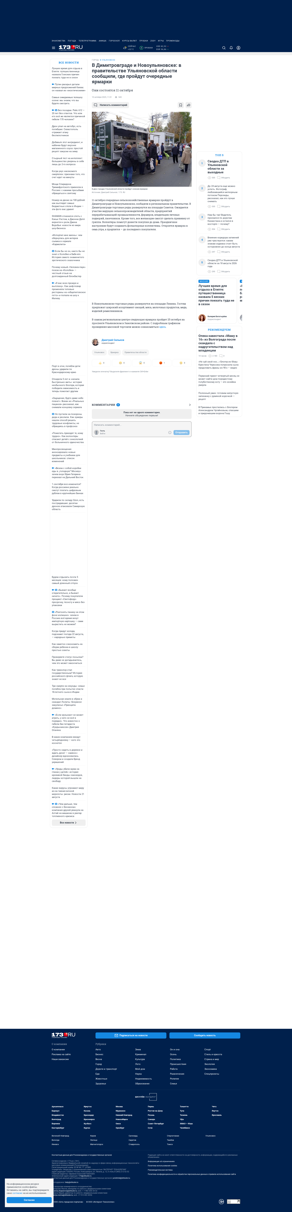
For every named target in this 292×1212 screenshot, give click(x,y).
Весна (99, 1059)
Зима (138, 1049)
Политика (175, 1059)
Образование (142, 1083)
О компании (58, 1049)
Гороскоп (114, 41)
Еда (97, 1073)
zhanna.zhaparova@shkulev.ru (64, 1191)
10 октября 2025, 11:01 (102, 97)
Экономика (210, 1069)
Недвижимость (143, 1078)
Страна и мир (211, 1059)
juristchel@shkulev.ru (121, 1178)
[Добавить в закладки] (181, 105)
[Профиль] (238, 48)
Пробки (143, 41)
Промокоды (172, 41)
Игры (161, 41)
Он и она (174, 1049)
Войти (102, 434)
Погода (72, 41)
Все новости (69, 62)
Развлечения (177, 1073)
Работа (173, 1069)
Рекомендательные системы (160, 1170)
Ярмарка (114, 352)
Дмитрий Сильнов (113, 339)
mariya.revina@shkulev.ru (62, 1195)
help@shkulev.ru (71, 1182)
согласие (17, 1193)
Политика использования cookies (162, 1166)
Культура (140, 1059)
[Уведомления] (231, 48)
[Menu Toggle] (53, 48)
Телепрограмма (87, 41)
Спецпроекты (211, 1073)
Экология (209, 1064)
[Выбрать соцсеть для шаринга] (189, 105)
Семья (173, 1083)
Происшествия (178, 1064)
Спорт (207, 1049)
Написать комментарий (113, 105)
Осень (173, 1054)
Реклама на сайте (61, 1054)
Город (99, 1064)
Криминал (140, 1054)
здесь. (162, 326)
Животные (101, 1078)
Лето (138, 1064)
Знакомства (58, 41)
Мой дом (140, 1069)
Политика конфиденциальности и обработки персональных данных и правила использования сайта (192, 1174)
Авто (98, 1049)
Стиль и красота (213, 1054)
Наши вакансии (60, 1059)
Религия (174, 1078)
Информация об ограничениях (161, 1161)
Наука (138, 1073)
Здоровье (101, 1083)
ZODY (153, 41)
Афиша (102, 41)
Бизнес (99, 1054)
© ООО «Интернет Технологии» (100, 1202)
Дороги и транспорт (106, 1069)
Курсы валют (129, 41)
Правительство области (136, 352)
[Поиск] (224, 48)
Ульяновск (99, 352)
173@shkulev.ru (85, 1176)
